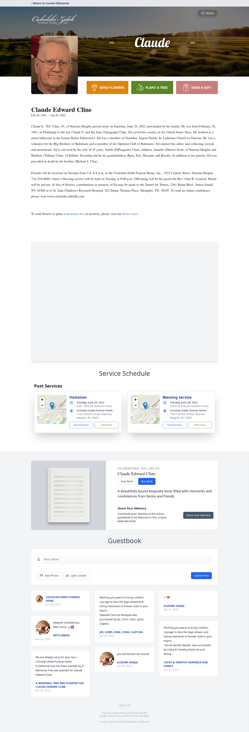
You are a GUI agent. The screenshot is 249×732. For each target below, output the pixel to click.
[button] (52, 405)
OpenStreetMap (128, 721)
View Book (127, 481)
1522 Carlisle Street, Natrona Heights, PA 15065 (94, 415)
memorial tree (75, 213)
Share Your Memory (198, 515)
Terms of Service (134, 715)
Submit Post (201, 575)
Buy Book (146, 481)
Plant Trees (106, 425)
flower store (130, 213)
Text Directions (81, 425)
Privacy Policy (114, 715)
